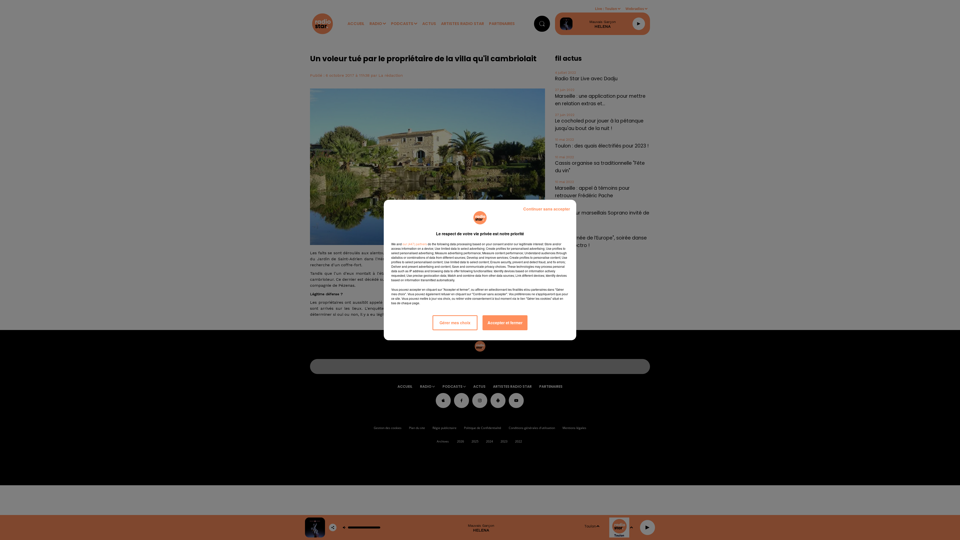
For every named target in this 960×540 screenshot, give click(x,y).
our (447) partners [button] (414, 244)
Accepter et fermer (505, 323)
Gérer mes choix (455, 323)
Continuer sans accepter (546, 209)
